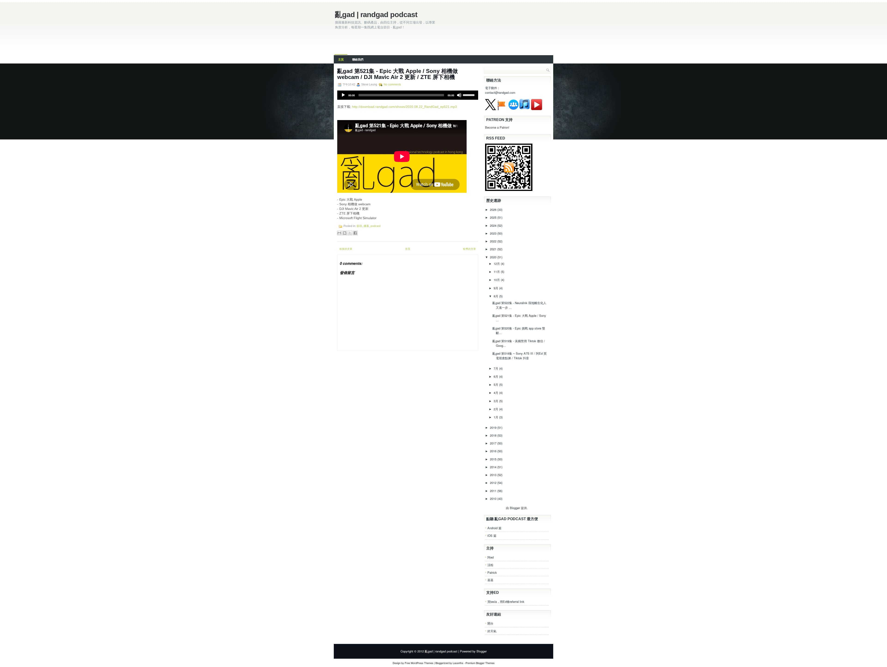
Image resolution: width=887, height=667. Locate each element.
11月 (497, 271)
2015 (493, 459)
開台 (490, 623)
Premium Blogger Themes (480, 663)
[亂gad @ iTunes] (524, 109)
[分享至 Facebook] (355, 233)
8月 (496, 296)
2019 (493, 427)
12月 (497, 263)
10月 (497, 280)
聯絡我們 (357, 59)
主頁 (341, 59)
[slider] (469, 95)
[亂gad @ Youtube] (536, 109)
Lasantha (458, 663)
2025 (493, 217)
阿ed (490, 557)
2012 (493, 482)
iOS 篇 (491, 535)
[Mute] (459, 95)
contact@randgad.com (500, 92)
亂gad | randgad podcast (376, 14)
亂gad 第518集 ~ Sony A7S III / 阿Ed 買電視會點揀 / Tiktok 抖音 (519, 355)
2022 (493, 241)
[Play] (343, 95)
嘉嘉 (490, 580)
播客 (366, 226)
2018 (493, 435)
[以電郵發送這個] (339, 233)
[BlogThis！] (344, 233)
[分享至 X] (350, 233)
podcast (375, 226)
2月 (496, 409)
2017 (493, 443)
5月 (496, 384)
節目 (359, 226)
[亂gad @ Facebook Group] (513, 109)
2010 (493, 498)
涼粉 (490, 565)
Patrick (492, 572)
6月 (496, 376)
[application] (407, 95)
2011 (493, 491)
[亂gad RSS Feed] (508, 189)
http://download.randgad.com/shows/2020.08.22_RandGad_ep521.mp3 (404, 107)
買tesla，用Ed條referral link (505, 601)
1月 (496, 417)
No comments (392, 84)
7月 (496, 368)
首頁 (407, 249)
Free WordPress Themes (419, 663)
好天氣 (491, 631)
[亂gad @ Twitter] (490, 109)
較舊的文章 (469, 249)
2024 (493, 225)
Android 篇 (494, 528)
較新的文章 (346, 249)
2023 (493, 233)
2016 (493, 451)
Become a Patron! (497, 127)
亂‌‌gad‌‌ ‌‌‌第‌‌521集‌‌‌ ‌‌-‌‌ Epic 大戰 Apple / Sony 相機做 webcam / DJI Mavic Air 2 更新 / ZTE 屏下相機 (397, 74)
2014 (493, 467)
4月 (496, 392)
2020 (493, 257)
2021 (493, 249)
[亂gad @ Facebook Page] (501, 109)
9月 (496, 288)
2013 (493, 475)
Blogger (515, 508)
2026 (493, 209)
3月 (496, 401)
